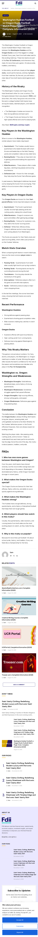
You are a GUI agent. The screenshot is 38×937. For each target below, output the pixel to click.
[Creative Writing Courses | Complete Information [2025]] (19, 605)
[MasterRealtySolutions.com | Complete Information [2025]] (19, 576)
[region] (19, 919)
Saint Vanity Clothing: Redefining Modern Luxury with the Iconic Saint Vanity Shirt (17, 703)
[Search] (35, 3)
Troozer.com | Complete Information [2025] (17, 675)
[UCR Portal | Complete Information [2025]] (19, 635)
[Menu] (3, 3)
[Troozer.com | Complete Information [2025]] (19, 662)
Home (12, 8)
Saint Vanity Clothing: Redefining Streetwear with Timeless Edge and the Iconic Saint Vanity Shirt (24, 732)
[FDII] (19, 3)
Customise (20, 926)
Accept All (20, 920)
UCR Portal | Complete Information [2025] (17, 647)
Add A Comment (19, 684)
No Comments (29, 34)
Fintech (5, 15)
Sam (9, 34)
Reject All (20, 932)
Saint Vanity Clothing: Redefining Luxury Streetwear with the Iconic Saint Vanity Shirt (24, 721)
